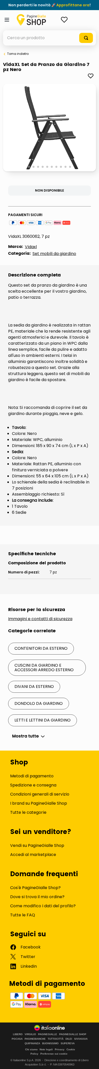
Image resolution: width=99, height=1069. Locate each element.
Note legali (46, 1049)
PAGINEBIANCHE (35, 1039)
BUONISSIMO (50, 1043)
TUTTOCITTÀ (55, 1039)
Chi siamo (31, 1049)
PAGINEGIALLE (47, 1034)
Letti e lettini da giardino (42, 720)
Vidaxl (31, 247)
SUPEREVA (68, 1043)
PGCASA (17, 1039)
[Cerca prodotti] (86, 38)
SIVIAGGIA (81, 1039)
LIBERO (18, 1034)
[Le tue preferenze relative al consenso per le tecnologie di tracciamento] (90, 1060)
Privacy (59, 1049)
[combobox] (49, 37)
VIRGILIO (30, 1034)
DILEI (68, 1039)
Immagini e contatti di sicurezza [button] (40, 619)
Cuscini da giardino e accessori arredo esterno (44, 667)
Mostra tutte (25, 736)
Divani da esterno (34, 686)
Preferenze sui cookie (54, 1053)
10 (70, 167)
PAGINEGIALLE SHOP (72, 1034)
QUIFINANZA (32, 1043)
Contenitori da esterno (41, 648)
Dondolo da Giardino (38, 703)
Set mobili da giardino (54, 254)
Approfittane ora (72, 5)
